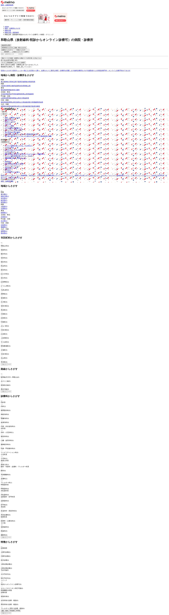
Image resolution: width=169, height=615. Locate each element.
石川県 (22, 98)
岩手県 (12, 94)
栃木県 (28, 82)
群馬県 (33, 82)
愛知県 (3, 90)
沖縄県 (37, 106)
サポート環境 (9, 126)
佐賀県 (7, 106)
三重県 (17, 90)
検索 (21, 54)
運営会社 (8, 170)
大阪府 (3, 86)
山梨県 (3, 98)
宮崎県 (26, 106)
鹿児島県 (32, 106)
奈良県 (22, 86)
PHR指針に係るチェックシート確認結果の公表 (21, 134)
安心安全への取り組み (12, 132)
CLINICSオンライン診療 (13, 150)
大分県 (22, 106)
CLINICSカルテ (10, 152)
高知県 (40, 102)
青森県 (7, 94)
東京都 (3, 82)
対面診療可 (10, 62)
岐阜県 (12, 90)
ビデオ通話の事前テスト (13, 128)
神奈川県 (8, 82)
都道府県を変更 (6, 45)
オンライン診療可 (20, 62)
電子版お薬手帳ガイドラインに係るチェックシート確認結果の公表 (28, 136)
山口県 (22, 102)
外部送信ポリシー (11, 168)
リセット (4, 364)
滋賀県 (17, 86)
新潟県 (12, 98)
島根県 (7, 102)
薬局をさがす (9, 120)
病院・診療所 (5, 5)
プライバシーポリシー (12, 166)
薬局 (11, 5)
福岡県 (3, 106)
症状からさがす (10, 122)
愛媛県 (36, 102)
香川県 (31, 102)
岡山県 (12, 102)
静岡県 (7, 90)
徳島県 (26, 102)
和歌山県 (27, 86)
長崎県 (12, 106)
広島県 (17, 102)
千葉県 (18, 82)
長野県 (7, 98)
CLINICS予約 (9, 148)
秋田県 (22, 94)
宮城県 (17, 94)
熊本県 (17, 106)
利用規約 (8, 161)
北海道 (3, 94)
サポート (8, 124)
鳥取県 (3, 102)
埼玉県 (14, 82)
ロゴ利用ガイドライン (12, 172)
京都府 (12, 86)
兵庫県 (7, 86)
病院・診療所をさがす (12, 117)
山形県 (26, 94)
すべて (3, 62)
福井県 (26, 98)
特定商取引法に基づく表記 (14, 163)
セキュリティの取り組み (13, 130)
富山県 (17, 98)
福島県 (31, 94)
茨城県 (23, 82)
